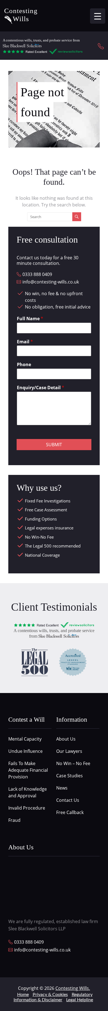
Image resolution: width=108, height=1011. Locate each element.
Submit (54, 445)
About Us (66, 739)
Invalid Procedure (26, 808)
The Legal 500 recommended (53, 546)
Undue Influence (25, 751)
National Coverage (42, 555)
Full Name (30, 319)
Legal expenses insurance (49, 528)
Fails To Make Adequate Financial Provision (28, 770)
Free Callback (70, 812)
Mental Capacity (25, 739)
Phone (24, 365)
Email (25, 342)
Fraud (14, 820)
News (62, 788)
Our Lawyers (69, 751)
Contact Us (67, 800)
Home (23, 994)
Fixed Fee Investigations (47, 501)
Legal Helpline (79, 1000)
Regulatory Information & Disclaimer (53, 997)
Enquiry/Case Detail (40, 388)
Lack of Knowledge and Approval (27, 792)
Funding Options (41, 519)
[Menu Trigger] (97, 16)
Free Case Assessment (46, 509)
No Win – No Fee (73, 763)
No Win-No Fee (39, 537)
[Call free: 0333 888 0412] (101, 46)
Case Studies (69, 776)
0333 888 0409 (37, 274)
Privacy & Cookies (50, 994)
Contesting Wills (21, 15)
